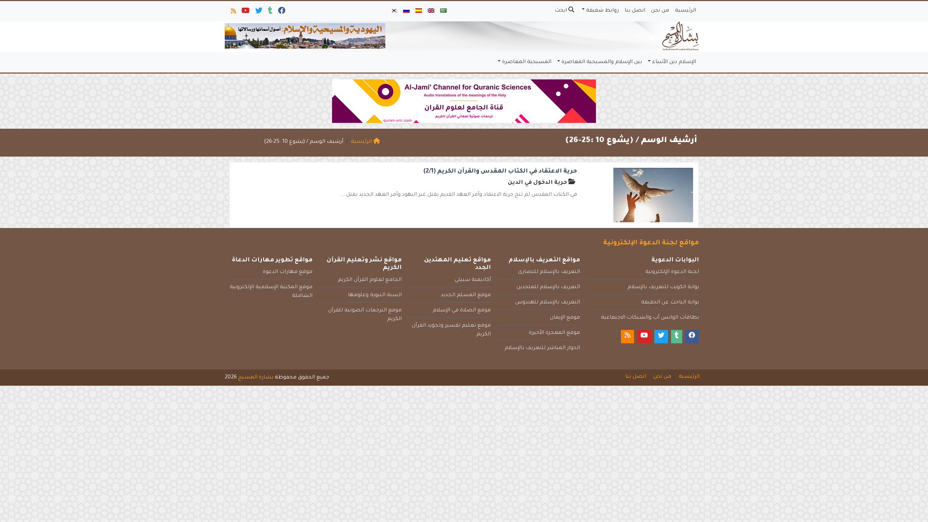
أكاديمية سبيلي (473, 280)
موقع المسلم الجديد (466, 295)
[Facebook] (281, 12)
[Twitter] (258, 12)
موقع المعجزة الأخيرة (554, 333)
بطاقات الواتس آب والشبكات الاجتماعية (650, 318)
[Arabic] (443, 11)
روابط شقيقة (602, 11)
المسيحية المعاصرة (526, 62)
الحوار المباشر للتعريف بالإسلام (542, 348)
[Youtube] (245, 12)
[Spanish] (419, 11)
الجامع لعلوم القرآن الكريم (370, 280)
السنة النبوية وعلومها (375, 295)
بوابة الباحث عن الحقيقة (670, 303)
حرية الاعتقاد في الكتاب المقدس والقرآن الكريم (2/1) (500, 171)
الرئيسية (685, 11)
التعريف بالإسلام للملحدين (548, 287)
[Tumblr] (269, 12)
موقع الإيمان (565, 318)
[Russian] (406, 11)
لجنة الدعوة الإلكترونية (672, 272)
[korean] (394, 11)
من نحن (660, 11)
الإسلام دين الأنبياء (674, 62)
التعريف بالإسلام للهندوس (547, 303)
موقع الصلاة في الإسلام (462, 311)
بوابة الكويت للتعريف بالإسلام (663, 287)
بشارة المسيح (255, 378)
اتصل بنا (635, 11)
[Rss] (233, 12)
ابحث (561, 11)
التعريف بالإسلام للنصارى (549, 272)
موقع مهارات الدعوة (287, 272)
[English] (431, 11)
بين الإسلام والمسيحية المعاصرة (602, 62)
